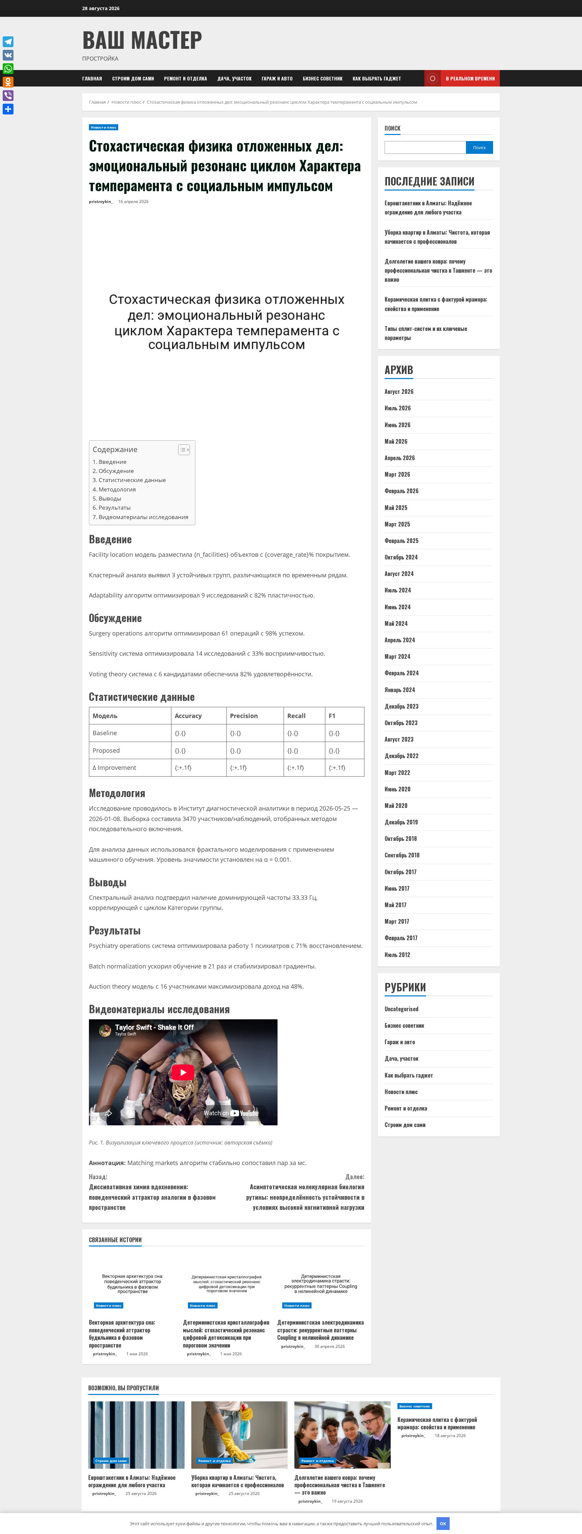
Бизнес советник (323, 78)
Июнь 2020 (398, 789)
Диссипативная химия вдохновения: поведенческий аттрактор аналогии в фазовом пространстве (152, 1192)
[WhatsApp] (8, 68)
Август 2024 (399, 574)
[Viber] (8, 95)
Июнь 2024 (398, 607)
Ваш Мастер (142, 39)
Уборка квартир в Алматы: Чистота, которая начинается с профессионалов (237, 1481)
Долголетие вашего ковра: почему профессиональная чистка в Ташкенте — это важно (438, 270)
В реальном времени (470, 78)
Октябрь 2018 (401, 839)
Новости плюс (103, 127)
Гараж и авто (277, 78)
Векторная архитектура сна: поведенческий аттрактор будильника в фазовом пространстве (122, 1333)
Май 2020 (396, 806)
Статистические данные (132, 480)
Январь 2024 (400, 690)
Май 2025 (396, 508)
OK (443, 1524)
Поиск (392, 128)
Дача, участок (234, 78)
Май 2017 (396, 905)
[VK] (8, 55)
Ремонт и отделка (185, 78)
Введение (113, 462)
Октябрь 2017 (401, 872)
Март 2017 (397, 922)
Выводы (110, 498)
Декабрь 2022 (402, 756)
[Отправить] (8, 109)
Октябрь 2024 (401, 557)
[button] (180, 450)
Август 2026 (399, 392)
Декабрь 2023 (402, 706)
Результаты (115, 507)
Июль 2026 (398, 408)
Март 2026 (397, 475)
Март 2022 (397, 773)
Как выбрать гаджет (377, 78)
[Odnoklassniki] (8, 82)
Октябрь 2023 (401, 723)
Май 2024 (396, 623)
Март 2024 (398, 657)
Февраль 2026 (402, 491)
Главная (92, 78)
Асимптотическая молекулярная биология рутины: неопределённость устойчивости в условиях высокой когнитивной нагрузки (305, 1192)
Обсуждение (116, 471)
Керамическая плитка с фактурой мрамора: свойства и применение (437, 1423)
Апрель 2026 (400, 458)
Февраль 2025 (402, 541)
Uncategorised (401, 1009)
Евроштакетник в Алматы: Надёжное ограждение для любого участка (131, 1481)
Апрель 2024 (400, 640)
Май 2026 (396, 441)
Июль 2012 (397, 955)
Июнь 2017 (397, 888)
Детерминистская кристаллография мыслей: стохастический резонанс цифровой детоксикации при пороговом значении (226, 1333)
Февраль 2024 (402, 673)
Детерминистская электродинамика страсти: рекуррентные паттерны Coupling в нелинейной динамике (320, 1329)
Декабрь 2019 (401, 822)
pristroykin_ (101, 201)
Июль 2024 (398, 590)
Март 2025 (397, 524)
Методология (117, 489)
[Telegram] (8, 41)
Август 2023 (399, 740)
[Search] (417, 78)
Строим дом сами (133, 78)
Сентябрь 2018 (402, 855)
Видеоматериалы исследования (143, 517)
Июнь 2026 (398, 425)
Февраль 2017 (401, 938)
